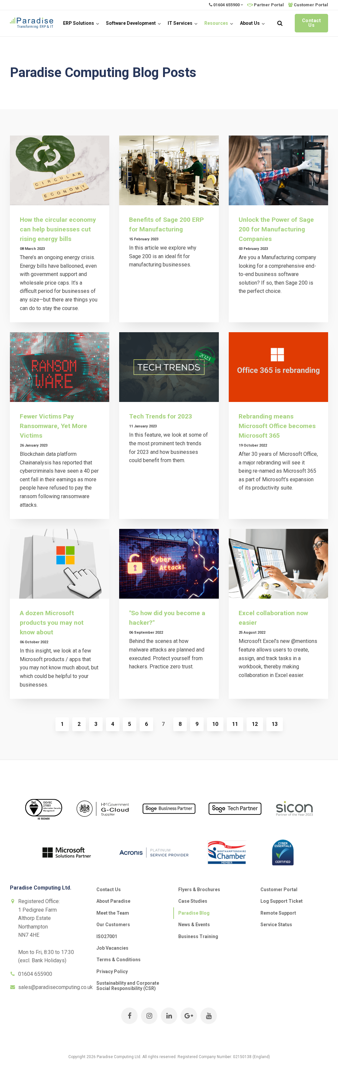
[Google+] (189, 1016)
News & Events (194, 924)
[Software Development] (235, 819)
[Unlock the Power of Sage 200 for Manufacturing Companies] (278, 170)
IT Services (180, 23)
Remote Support (278, 913)
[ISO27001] (43, 826)
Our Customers (113, 924)
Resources (216, 23)
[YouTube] (208, 1016)
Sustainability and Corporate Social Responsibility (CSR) (127, 985)
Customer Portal (278, 889)
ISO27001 (106, 936)
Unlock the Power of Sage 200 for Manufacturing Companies (276, 229)
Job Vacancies (112, 948)
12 (255, 724)
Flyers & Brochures (199, 889)
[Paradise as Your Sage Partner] (169, 818)
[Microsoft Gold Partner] (66, 873)
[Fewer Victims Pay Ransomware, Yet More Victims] (59, 367)
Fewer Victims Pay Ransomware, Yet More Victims (53, 426)
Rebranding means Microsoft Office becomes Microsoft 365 (277, 426)
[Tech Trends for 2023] (169, 367)
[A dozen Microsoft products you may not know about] (59, 564)
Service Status (276, 924)
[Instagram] (149, 1016)
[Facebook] (129, 1016)
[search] (279, 23)
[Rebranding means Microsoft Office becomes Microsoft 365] (278, 367)
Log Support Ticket (281, 901)
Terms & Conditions (118, 959)
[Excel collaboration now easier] (278, 564)
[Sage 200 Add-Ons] (294, 823)
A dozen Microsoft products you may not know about (52, 622)
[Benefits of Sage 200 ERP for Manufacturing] (169, 170)
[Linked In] (169, 1016)
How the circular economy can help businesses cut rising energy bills (58, 229)
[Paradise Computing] (31, 23)
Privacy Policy (112, 971)
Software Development (131, 23)
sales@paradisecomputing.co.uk (55, 987)
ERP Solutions (79, 23)
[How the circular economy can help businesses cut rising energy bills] (59, 170)
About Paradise (113, 901)
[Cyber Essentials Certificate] (283, 870)
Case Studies (192, 901)
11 (235, 724)
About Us (250, 23)
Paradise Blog (194, 913)
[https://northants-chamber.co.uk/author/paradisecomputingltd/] (226, 869)
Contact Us (311, 23)
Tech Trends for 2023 (160, 416)
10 (215, 724)
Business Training (198, 936)
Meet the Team (112, 913)
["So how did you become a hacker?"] (169, 564)
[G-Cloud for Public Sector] (103, 821)
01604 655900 (226, 4)
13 (275, 724)
